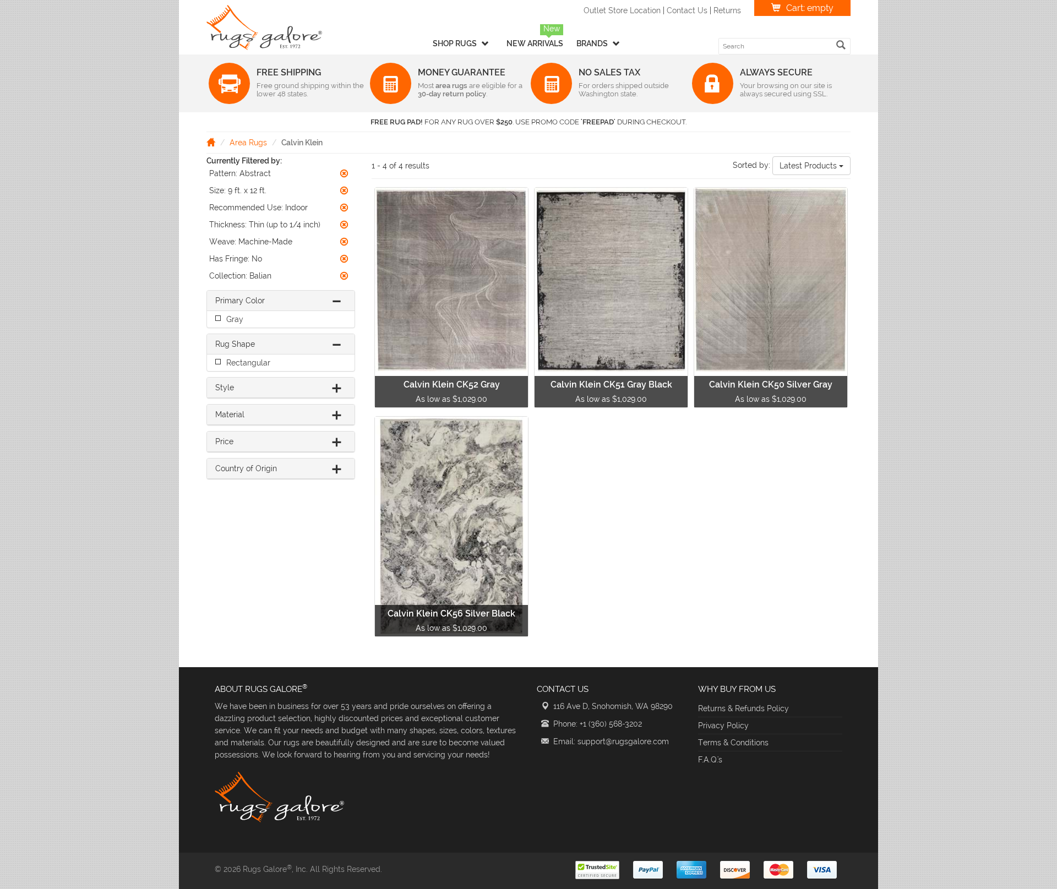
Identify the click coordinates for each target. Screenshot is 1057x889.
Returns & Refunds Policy (743, 708)
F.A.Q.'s (710, 759)
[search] (841, 45)
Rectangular (248, 362)
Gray (234, 319)
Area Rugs (248, 142)
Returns (727, 10)
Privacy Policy (723, 725)
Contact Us (687, 10)
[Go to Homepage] (210, 142)
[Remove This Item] (344, 173)
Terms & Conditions (733, 742)
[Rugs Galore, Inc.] (264, 27)
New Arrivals (534, 43)
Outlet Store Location (622, 10)
